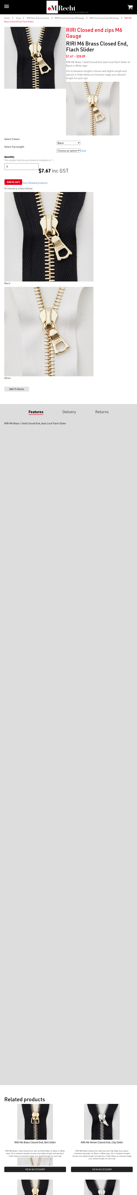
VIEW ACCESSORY (35, 1169)
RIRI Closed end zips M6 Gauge (69, 17)
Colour (8, 143)
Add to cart (13, 182)
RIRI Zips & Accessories (38, 17)
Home (7, 17)
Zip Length (9, 151)
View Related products (35, 182)
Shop (18, 17)
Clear (83, 150)
